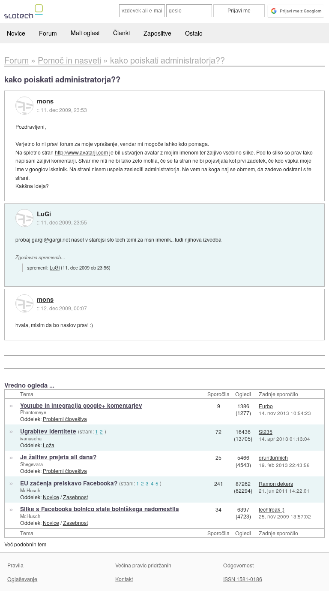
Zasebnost (75, 496)
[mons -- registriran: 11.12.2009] (24, 106)
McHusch (30, 490)
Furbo (266, 405)
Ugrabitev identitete (48, 431)
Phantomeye (33, 412)
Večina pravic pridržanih (143, 565)
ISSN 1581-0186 (242, 578)
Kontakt (124, 578)
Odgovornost (238, 565)
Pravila (15, 565)
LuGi (44, 214)
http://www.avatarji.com (81, 152)
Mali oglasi (85, 32)
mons (45, 101)
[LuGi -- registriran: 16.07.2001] (24, 218)
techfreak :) (271, 509)
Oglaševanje (22, 578)
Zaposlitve (157, 33)
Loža (48, 445)
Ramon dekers (276, 483)
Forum (48, 33)
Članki (121, 32)
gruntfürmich (273, 457)
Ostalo (194, 33)
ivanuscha (31, 438)
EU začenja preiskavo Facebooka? (68, 483)
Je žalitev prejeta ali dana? (58, 457)
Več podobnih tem (25, 544)
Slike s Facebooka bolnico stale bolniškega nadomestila (99, 509)
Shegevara (31, 464)
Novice (16, 33)
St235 (265, 431)
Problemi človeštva (65, 418)
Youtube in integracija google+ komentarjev (81, 405)
